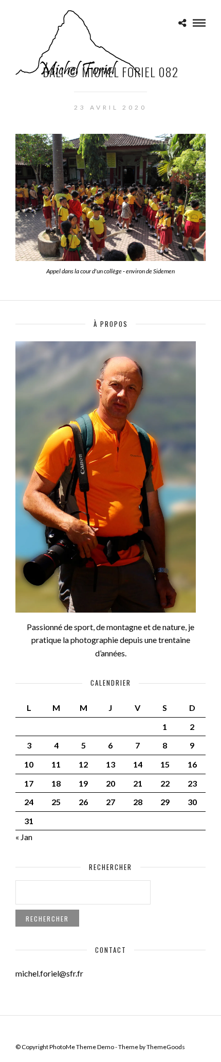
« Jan (23, 837)
